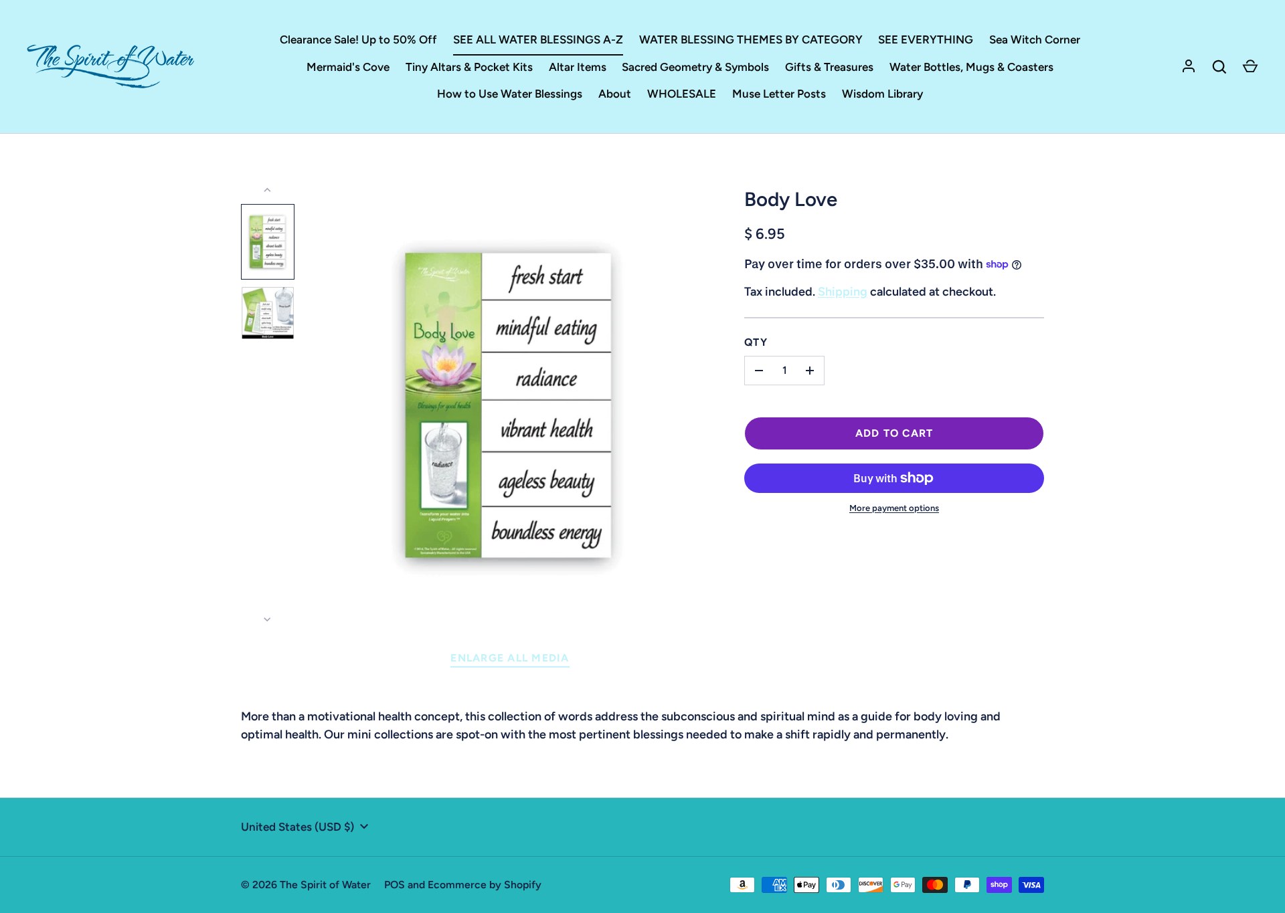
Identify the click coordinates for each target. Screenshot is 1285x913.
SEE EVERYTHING (925, 39)
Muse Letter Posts (779, 93)
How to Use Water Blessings (509, 93)
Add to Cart (894, 433)
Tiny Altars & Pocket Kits (469, 67)
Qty (756, 342)
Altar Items (577, 67)
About (614, 93)
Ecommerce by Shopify (484, 884)
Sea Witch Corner (1034, 39)
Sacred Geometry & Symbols (695, 67)
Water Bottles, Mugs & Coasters (971, 67)
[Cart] (1250, 67)
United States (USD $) (297, 826)
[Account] (1188, 67)
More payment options (894, 508)
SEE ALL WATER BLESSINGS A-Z (538, 39)
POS (394, 884)
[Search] (1219, 67)
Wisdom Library (882, 93)
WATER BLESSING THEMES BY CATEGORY (751, 39)
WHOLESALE (681, 93)
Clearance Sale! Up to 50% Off (358, 39)
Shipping (842, 291)
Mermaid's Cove (348, 67)
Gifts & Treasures (829, 67)
